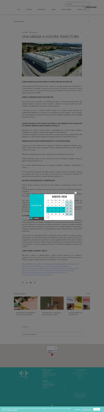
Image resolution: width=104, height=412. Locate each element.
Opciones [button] (77, 409)
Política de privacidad (11, 410)
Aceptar (97, 409)
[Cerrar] (102, 409)
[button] (75, 193)
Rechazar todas (87, 409)
